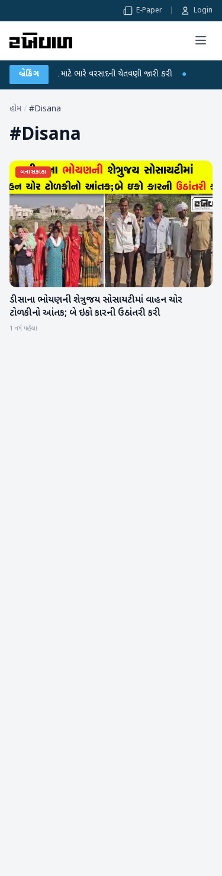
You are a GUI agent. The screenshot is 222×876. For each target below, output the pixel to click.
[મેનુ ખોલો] (201, 40)
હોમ (15, 109)
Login (203, 10)
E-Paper (149, 10)
